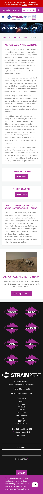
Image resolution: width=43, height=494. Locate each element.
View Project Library (21, 294)
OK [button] (35, 485)
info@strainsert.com (24, 393)
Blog (5, 10)
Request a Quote (21, 424)
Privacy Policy (22, 489)
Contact (21, 421)
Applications (21, 415)
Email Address (21, 459)
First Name (21, 435)
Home (21, 401)
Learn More (21, 177)
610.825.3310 (14, 10)
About (21, 418)
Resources (21, 412)
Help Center (27, 10)
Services (21, 410)
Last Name (21, 447)
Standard (22, 407)
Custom (21, 404)
